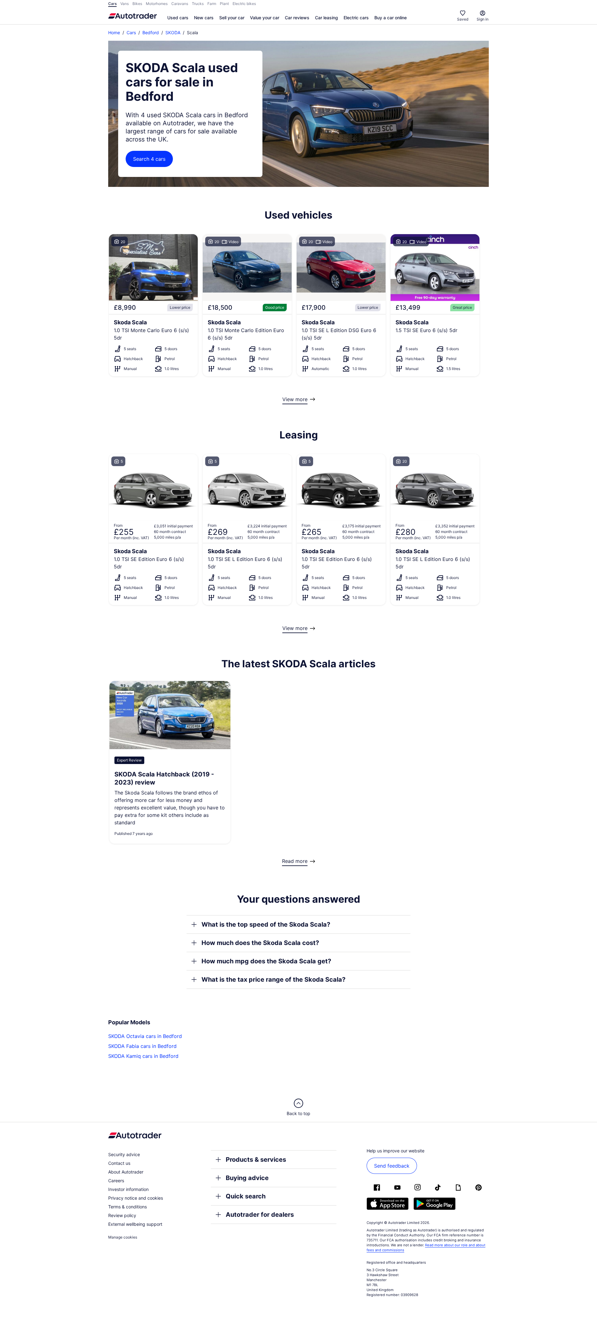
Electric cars (356, 17)
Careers (116, 1180)
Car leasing (326, 17)
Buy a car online (390, 17)
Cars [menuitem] (112, 3)
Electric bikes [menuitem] (244, 3)
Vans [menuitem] (124, 3)
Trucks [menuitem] (198, 3)
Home (114, 32)
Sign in (482, 19)
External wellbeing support (135, 1224)
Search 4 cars (149, 159)
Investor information (128, 1189)
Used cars (177, 17)
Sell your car (231, 17)
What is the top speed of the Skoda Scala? (265, 924)
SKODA (172, 32)
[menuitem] (178, 18)
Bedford (150, 32)
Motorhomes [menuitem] (157, 3)
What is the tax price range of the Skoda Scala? (273, 979)
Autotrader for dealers (260, 1214)
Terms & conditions (127, 1206)
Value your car (264, 17)
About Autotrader (125, 1171)
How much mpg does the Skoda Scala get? (266, 961)
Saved (462, 19)
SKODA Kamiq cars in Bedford (143, 1056)
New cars (204, 17)
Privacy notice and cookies (135, 1198)
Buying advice (247, 1178)
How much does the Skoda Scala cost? (260, 943)
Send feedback (392, 1166)
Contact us (119, 1163)
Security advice (124, 1154)
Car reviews (297, 17)
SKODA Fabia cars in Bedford (142, 1046)
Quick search (246, 1196)
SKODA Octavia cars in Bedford (145, 1036)
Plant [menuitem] (224, 3)
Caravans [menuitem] (179, 3)
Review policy (122, 1215)
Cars (131, 32)
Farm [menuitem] (211, 3)
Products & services (256, 1159)
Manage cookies (122, 1237)
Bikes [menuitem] (137, 3)
